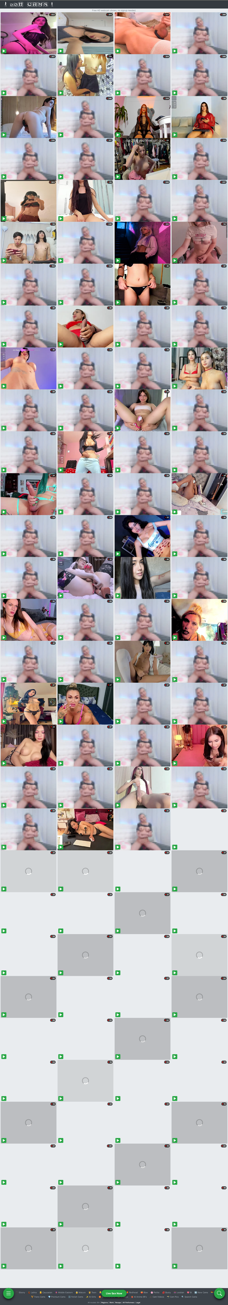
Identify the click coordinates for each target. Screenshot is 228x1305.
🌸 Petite (155, 1292)
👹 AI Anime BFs (139, 1297)
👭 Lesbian (179, 1292)
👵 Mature (81, 1292)
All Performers (128, 1302)
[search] (219, 1293)
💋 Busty (166, 1292)
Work (112, 1302)
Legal (138, 1302)
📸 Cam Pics (173, 1297)
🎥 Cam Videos (157, 1297)
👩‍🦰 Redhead (132, 1292)
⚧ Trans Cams (38, 1297)
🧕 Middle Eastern (64, 1292)
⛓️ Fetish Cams (75, 1297)
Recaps (118, 1302)
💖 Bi (189, 1292)
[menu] (8, 1293)
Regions (104, 1302)
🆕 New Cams (201, 1292)
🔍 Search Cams (189, 1297)
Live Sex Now (114, 1293)
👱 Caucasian (45, 1292)
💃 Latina (32, 1292)
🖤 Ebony (20, 1292)
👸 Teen (92, 1292)
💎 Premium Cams (56, 1297)
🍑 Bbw (144, 1292)
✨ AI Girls (91, 1297)
